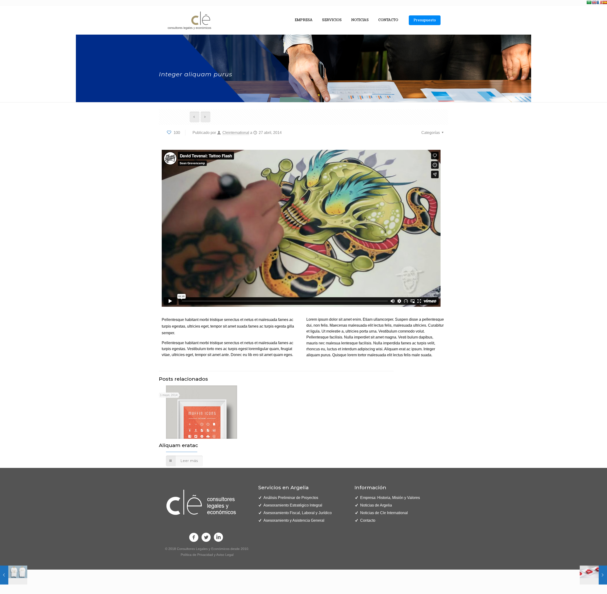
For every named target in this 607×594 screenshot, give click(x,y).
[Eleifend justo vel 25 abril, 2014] (593, 575)
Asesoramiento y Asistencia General (293, 520)
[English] (594, 2)
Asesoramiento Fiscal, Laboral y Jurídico (297, 513)
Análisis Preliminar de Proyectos (290, 498)
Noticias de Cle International (384, 513)
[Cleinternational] (188, 20)
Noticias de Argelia (376, 505)
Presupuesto (425, 20)
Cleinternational (235, 133)
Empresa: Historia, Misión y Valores (390, 498)
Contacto (367, 520)
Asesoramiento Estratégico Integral (292, 505)
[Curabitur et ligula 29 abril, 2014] (13, 575)
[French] (599, 2)
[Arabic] (589, 2)
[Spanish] (604, 2)
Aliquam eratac (178, 445)
